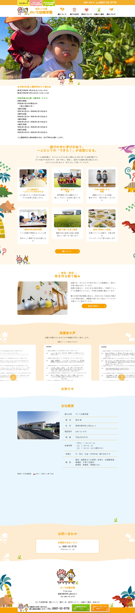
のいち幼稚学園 (41, 602)
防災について (73, 602)
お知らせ (96, 602)
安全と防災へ (93, 306)
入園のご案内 (86, 602)
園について (67, 251)
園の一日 (63, 602)
